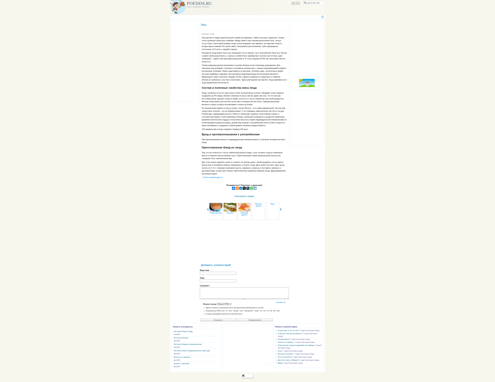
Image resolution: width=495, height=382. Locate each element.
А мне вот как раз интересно (290, 334)
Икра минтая (216, 213)
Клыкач (230, 213)
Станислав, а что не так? (288, 330)
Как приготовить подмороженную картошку (192, 351)
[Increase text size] (298, 4)
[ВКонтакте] (233, 188)
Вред (280, 363)
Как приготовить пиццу (183, 331)
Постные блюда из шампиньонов (187, 344)
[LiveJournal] (247, 188)
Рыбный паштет (244, 214)
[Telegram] (255, 188)
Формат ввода (210, 304)
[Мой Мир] (240, 188)
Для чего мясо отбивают (288, 360)
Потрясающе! (283, 339)
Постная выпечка (181, 338)
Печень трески (258, 205)
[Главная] (178, 13)
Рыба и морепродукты (213, 177)
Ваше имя (204, 270)
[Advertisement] (244, 243)
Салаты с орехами (181, 363)
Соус (280, 351)
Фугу (273, 204)
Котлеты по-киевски (182, 357)
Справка (279, 302)
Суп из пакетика (284, 357)
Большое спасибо (285, 354)
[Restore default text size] (295, 4)
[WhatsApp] (251, 188)
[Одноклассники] (237, 188)
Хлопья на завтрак (286, 342)
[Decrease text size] (292, 4)
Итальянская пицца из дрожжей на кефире (296, 345)
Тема (202, 278)
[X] (244, 188)
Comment (205, 286)
